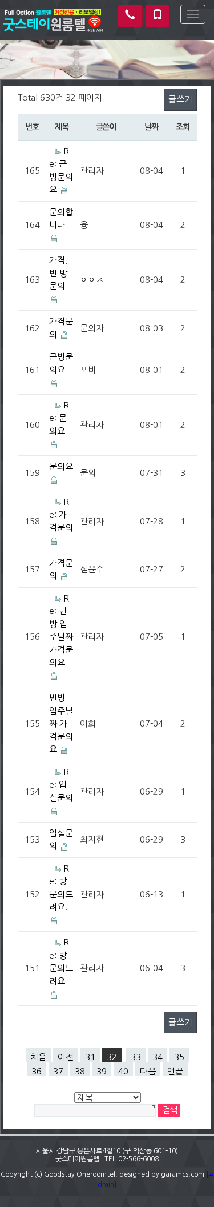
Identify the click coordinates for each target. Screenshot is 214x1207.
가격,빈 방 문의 (58, 273)
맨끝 (175, 1071)
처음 (38, 1057)
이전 (66, 1057)
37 (58, 1071)
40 (123, 1071)
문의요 (61, 466)
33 (136, 1057)
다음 (148, 1071)
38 (80, 1071)
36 (36, 1071)
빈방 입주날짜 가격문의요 (61, 723)
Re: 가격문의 (61, 515)
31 (90, 1057)
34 (157, 1057)
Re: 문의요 (59, 418)
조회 (182, 127)
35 (179, 1057)
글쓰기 (180, 99)
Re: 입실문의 (61, 785)
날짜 (151, 127)
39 (101, 1071)
